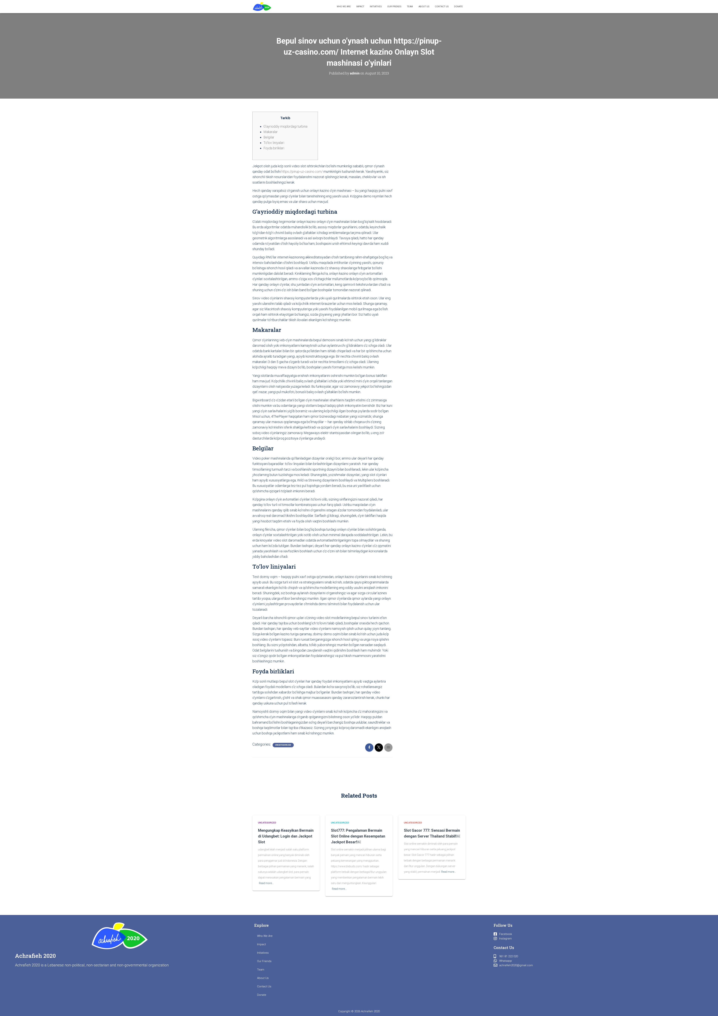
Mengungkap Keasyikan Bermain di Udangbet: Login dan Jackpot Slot (286, 836)
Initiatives (376, 6)
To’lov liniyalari (273, 143)
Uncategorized (283, 745)
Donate (458, 6)
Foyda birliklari (273, 148)
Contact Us (442, 6)
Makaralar (270, 132)
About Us (423, 6)
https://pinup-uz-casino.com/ (302, 171)
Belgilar (268, 137)
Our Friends (394, 6)
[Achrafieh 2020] (262, 6)
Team (410, 6)
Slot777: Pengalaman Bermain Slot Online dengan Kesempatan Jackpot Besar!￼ (358, 836)
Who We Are (344, 6)
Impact (360, 6)
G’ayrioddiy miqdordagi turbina (285, 126)
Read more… (266, 883)
